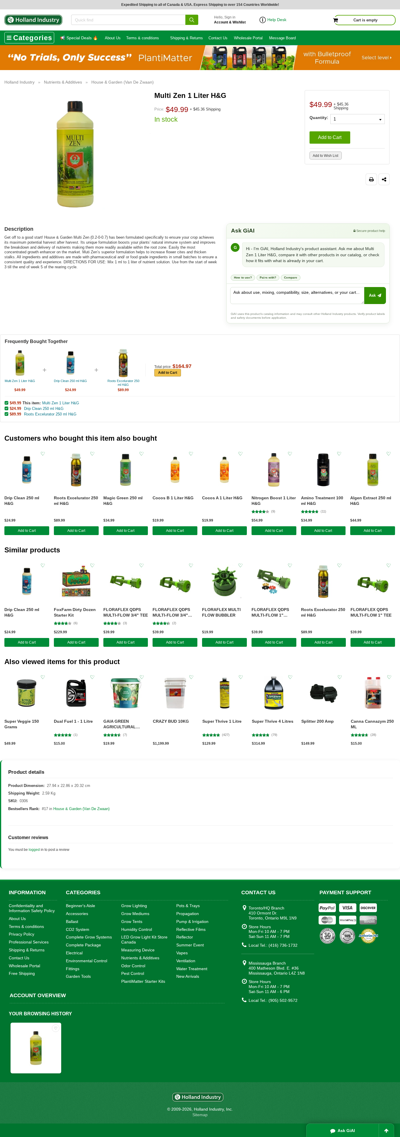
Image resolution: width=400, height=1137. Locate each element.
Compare (290, 277)
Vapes (182, 953)
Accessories (77, 913)
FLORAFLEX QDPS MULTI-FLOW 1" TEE (371, 612)
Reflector (184, 937)
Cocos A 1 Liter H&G (222, 497)
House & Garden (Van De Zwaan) (81, 809)
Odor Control (133, 965)
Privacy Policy (21, 934)
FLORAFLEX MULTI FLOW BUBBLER (221, 612)
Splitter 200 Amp (317, 721)
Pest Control (132, 973)
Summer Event (190, 945)
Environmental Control (86, 960)
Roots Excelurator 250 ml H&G (50, 414)
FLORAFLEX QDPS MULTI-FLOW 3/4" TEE (125, 612)
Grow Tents (131, 921)
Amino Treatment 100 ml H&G (322, 500)
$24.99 (15, 408)
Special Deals (79, 37)
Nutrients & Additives (140, 958)
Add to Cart (329, 137)
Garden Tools (78, 976)
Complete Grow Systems (89, 937)
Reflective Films (191, 929)
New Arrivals (187, 976)
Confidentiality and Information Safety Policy (32, 908)
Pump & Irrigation (192, 921)
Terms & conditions (142, 38)
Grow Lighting (134, 905)
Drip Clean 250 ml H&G (44, 408)
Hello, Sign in (230, 20)
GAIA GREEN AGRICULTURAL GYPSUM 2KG (119, 724)
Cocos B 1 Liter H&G (173, 497)
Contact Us (218, 38)
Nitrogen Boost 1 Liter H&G (274, 500)
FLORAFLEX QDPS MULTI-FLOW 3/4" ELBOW (171, 612)
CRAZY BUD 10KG (171, 721)
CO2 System (77, 929)
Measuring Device (138, 950)
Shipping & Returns (186, 38)
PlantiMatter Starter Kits (143, 981)
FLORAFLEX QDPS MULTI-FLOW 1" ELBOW (270, 612)
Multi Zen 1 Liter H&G (60, 403)
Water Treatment (191, 968)
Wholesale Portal (248, 38)
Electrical (74, 953)
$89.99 (15, 414)
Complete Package (83, 945)
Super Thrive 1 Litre (222, 721)
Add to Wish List (325, 155)
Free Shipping (22, 973)
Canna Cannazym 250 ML (372, 724)
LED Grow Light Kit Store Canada (144, 939)
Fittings (72, 968)
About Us (113, 38)
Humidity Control (136, 929)
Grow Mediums (135, 913)
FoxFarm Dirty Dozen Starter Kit (75, 612)
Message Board (282, 38)
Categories (32, 38)
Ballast (72, 921)
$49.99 (15, 403)
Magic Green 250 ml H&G (123, 500)
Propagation (187, 913)
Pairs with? (268, 277)
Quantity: (318, 117)
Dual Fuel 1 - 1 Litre (73, 721)
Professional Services (29, 942)
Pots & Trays (188, 905)
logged (34, 850)
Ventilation (185, 960)
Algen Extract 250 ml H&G (370, 500)
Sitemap (200, 1114)
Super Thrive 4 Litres (272, 721)
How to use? (243, 277)
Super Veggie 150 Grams (21, 724)
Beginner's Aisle (80, 905)
